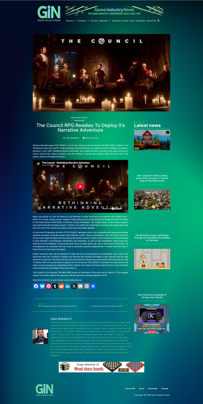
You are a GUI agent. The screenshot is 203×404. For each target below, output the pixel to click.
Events (126, 21)
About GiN (151, 21)
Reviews (69, 21)
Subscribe (140, 21)
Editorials (103, 21)
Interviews (116, 21)
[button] (158, 20)
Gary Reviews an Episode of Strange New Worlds (152, 296)
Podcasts (82, 21)
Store (132, 21)
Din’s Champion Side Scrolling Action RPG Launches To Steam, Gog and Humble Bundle (152, 178)
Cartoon (94, 21)
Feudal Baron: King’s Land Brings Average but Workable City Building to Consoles (152, 238)
